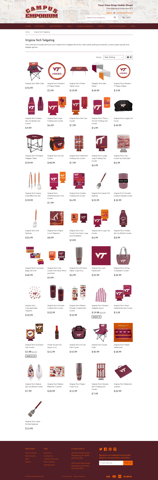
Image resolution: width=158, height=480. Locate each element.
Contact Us (48, 456)
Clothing (40, 26)
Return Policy (49, 462)
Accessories (56, 26)
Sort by (98, 57)
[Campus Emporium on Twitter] (100, 450)
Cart (128, 18)
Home (28, 26)
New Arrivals (30, 456)
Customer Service (51, 459)
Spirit (101, 26)
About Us (47, 453)
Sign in (109, 13)
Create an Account (125, 13)
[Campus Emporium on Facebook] (105, 450)
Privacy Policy (67, 476)
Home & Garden (85, 26)
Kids (69, 26)
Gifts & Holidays (117, 26)
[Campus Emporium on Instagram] (115, 450)
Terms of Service (79, 476)
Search (28, 462)
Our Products (30, 453)
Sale (133, 26)
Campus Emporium (37, 476)
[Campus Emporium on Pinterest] (110, 450)
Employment (49, 465)
